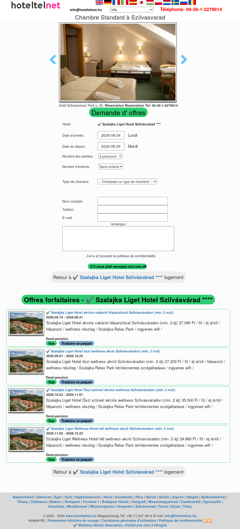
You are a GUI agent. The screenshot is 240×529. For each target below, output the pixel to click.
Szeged (192, 497)
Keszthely (56, 506)
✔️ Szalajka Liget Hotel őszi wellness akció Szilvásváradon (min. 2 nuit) (103, 351)
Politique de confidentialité (180, 520)
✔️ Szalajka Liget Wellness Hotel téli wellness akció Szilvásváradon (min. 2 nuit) (110, 428)
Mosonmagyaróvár (163, 501)
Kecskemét (124, 497)
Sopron (178, 497)
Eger (58, 497)
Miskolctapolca (102, 506)
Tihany (22, 501)
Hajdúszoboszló (88, 497)
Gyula (175, 506)
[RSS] (205, 520)
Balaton (55, 501)
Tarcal (163, 506)
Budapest (72, 501)
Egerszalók (212, 501)
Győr (68, 497)
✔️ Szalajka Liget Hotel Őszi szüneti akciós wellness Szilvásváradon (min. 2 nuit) (110, 389)
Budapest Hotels (115, 501)
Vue (51, 343)
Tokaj (187, 506)
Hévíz (108, 497)
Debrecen (44, 497)
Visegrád (138, 501)
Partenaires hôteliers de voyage (73, 520)
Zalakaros (39, 501)
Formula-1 (91, 501)
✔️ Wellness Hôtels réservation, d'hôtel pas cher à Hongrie (120, 525)
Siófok (164, 497)
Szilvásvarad (145, 506)
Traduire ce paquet (76, 343)
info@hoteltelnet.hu (181, 515)
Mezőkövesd (77, 506)
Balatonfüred (23, 497)
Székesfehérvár (213, 497)
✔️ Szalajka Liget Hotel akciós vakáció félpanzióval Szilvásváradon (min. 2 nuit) (109, 312)
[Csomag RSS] (210, 520)
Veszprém (124, 506)
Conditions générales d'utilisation (129, 520)
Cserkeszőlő (191, 501)
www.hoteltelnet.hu (81, 515)
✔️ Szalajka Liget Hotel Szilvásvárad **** (118, 277)
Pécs (139, 497)
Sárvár (151, 497)
